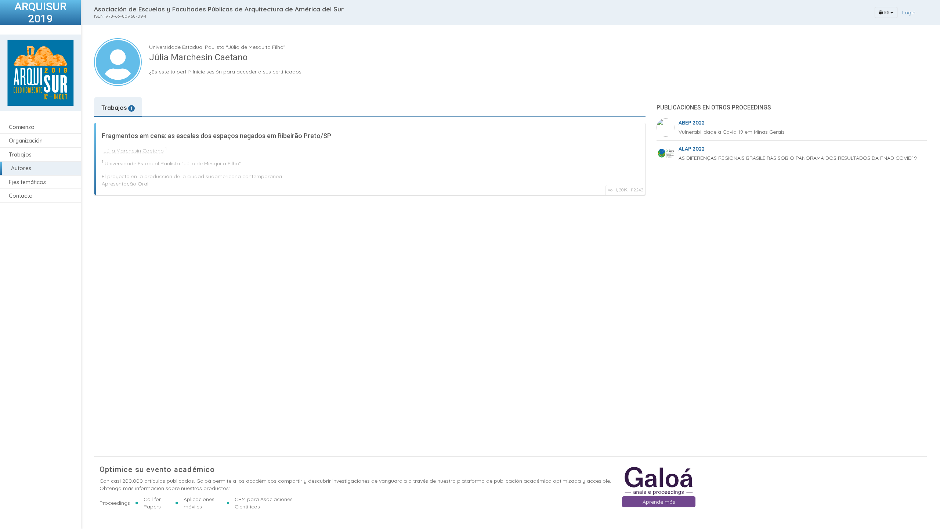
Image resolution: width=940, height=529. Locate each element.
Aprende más (659, 502)
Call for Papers (152, 503)
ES (886, 12)
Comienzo (22, 126)
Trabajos (20, 154)
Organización (26, 140)
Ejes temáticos (27, 182)
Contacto (21, 195)
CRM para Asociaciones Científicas (264, 503)
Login (908, 12)
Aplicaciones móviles (199, 503)
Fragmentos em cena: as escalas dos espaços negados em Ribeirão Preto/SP (216, 136)
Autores (21, 168)
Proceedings (115, 503)
